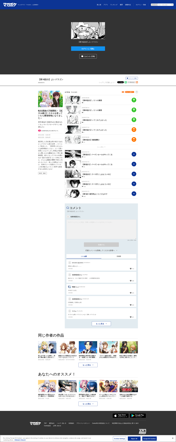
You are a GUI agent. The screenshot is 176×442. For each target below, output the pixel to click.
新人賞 (99, 4)
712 (133, 268)
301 (133, 317)
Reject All (134, 439)
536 (133, 280)
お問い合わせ (57, 426)
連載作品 (128, 4)
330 (133, 305)
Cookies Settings (119, 439)
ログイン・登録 (141, 4)
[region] (88, 438)
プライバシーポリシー (83, 423)
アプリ (106, 4)
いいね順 (84, 256)
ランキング (113, 4)
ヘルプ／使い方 (61, 423)
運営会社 (51, 423)
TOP (45, 423)
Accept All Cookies (149, 439)
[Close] (172, 438)
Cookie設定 (47, 426)
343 (133, 293)
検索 (172, 4)
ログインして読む (88, 48)
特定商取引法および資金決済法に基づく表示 (125, 423)
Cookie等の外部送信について (100, 423)
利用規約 (71, 423)
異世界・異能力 (42, 173)
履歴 (121, 4)
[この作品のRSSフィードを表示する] (137, 82)
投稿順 (119, 256)
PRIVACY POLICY (20, 440)
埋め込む (132, 82)
